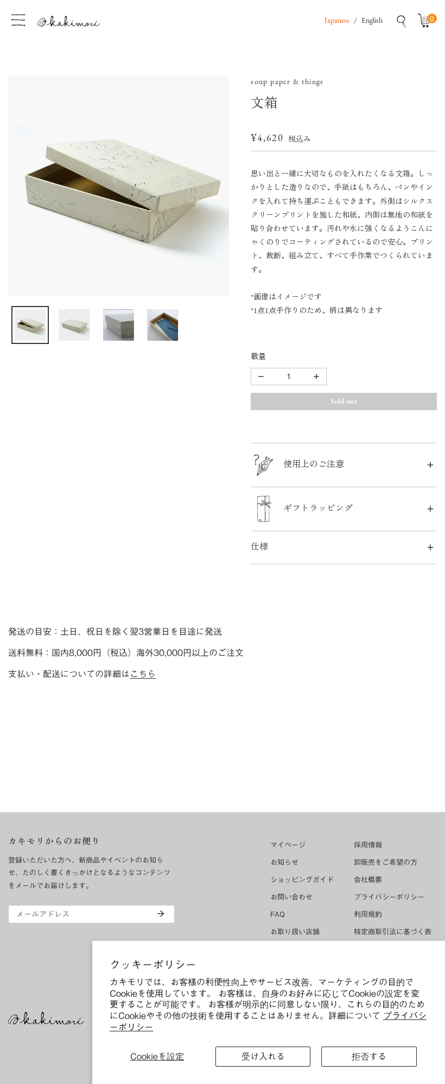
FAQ (277, 914)
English (372, 21)
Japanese (337, 21)
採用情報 (368, 845)
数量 (258, 357)
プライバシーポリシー (389, 897)
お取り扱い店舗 (295, 931)
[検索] (401, 21)
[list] (118, 185)
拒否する (369, 1056)
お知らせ (284, 862)
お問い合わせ (291, 897)
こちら (143, 673)
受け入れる (263, 1056)
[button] (426, 21)
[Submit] (161, 913)
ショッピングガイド (302, 879)
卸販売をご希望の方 (385, 862)
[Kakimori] (68, 21)
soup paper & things (287, 82)
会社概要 (368, 879)
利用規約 (368, 914)
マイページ (288, 845)
